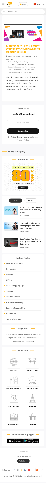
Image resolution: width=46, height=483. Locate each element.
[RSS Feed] (37, 470)
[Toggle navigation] (3, 4)
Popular (16, 200)
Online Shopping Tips (15, 286)
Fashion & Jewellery (14, 302)
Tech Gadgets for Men (24, 72)
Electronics (11, 269)
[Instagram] (25, 470)
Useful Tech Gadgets (15, 70)
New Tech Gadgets (27, 64)
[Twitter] (18, 470)
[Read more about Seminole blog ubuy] (9, 4)
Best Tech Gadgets (28, 67)
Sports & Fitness (13, 297)
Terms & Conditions (24, 456)
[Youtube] (29, 470)
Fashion (9, 274)
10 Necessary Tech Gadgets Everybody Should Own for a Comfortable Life (23, 48)
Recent (31, 200)
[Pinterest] (21, 470)
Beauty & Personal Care (16, 308)
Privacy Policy (23, 140)
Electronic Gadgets (14, 67)
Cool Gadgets (15, 62)
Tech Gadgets (25, 62)
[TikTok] (41, 470)
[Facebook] (14, 470)
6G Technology (28, 341)
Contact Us (24, 452)
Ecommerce (11, 313)
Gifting (9, 280)
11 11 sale (34, 334)
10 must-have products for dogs (17, 334)
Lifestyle (9, 291)
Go (4, 12)
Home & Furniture (13, 319)
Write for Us (23, 461)
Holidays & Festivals (14, 263)
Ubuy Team (28, 56)
